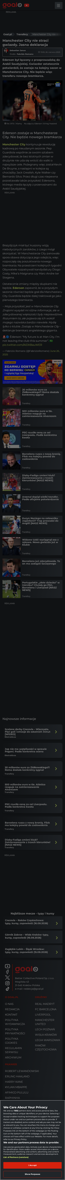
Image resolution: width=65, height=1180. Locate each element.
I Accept (32, 1165)
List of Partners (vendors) (15, 1157)
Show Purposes (32, 1174)
